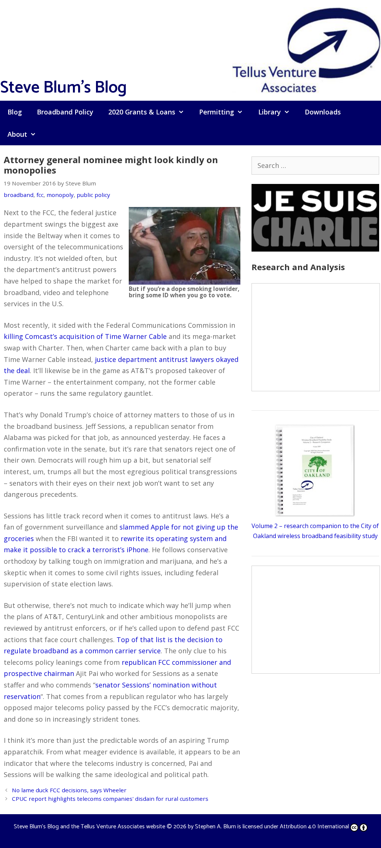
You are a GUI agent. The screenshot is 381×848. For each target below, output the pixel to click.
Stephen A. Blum (215, 827)
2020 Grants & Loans (141, 111)
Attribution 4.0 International (314, 827)
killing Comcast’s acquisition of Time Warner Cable (85, 336)
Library (269, 111)
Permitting (216, 111)
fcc (40, 194)
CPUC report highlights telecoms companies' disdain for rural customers (110, 798)
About (17, 134)
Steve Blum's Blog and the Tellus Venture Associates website (89, 827)
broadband (18, 194)
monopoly (60, 194)
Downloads (323, 111)
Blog (14, 111)
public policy (93, 194)
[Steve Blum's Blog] (306, 49)
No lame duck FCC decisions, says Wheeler (69, 790)
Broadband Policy (65, 111)
